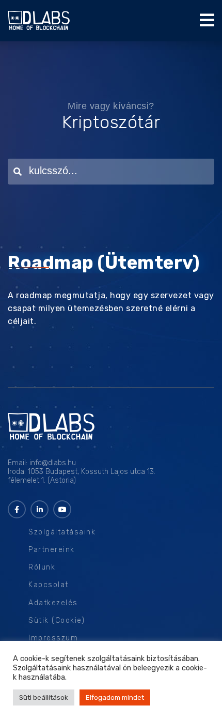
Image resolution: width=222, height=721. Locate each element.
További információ (101, 677)
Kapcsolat (48, 584)
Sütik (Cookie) (56, 620)
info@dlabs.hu (52, 462)
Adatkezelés (53, 603)
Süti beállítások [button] (43, 697)
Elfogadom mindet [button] (115, 697)
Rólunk (41, 567)
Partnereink (51, 549)
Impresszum (53, 638)
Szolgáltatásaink (62, 532)
